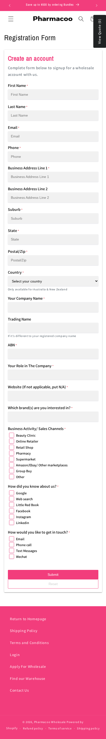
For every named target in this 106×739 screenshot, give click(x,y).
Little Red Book (27, 505)
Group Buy (24, 471)
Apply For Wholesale (28, 666)
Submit (53, 575)
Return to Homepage (28, 618)
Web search (24, 499)
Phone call (24, 545)
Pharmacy (23, 453)
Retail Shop (24, 447)
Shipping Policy (23, 630)
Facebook (23, 511)
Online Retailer (27, 441)
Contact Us (19, 690)
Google (21, 493)
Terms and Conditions (29, 642)
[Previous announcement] (9, 5)
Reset (53, 584)
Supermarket (25, 459)
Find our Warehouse (27, 678)
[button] (11, 19)
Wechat (21, 556)
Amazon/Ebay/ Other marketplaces (42, 465)
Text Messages (26, 551)
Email (20, 539)
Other (20, 477)
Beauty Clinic (25, 435)
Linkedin (22, 523)
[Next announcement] (96, 5)
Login (15, 654)
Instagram (23, 517)
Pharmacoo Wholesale (50, 722)
